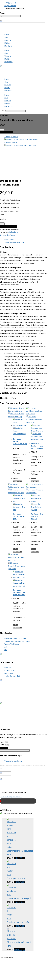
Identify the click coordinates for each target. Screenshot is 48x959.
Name (2, 742)
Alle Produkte (13, 232)
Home (6, 34)
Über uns (7, 40)
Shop (6, 37)
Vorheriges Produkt (11, 137)
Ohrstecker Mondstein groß (19, 898)
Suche (2, 111)
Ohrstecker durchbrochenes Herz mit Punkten (37, 446)
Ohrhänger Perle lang (16, 878)
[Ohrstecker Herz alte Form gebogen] (20, 145)
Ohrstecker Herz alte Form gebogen (37, 516)
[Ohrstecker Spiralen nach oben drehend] (21, 139)
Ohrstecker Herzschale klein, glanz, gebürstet (19, 592)
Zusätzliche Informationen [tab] (14, 242)
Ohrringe (3, 235)
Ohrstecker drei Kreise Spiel (19, 922)
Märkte (7, 43)
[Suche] (1, 19)
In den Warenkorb (6, 132)
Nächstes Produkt (11, 142)
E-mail (2, 745)
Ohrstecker (11, 235)
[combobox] (10, 16)
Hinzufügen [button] (19, 858)
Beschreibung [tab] (9, 239)
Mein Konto (8, 46)
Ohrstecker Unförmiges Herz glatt (19, 516)
